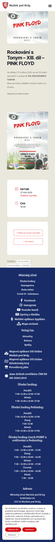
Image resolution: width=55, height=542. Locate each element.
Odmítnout (29, 529)
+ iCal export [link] (28, 241)
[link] (22, 5)
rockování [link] (23, 261)
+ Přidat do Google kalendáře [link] (28, 233)
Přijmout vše (13, 529)
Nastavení (12, 535)
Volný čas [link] (27, 330)
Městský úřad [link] (28, 275)
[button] (50, 5)
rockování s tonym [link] (19, 265)
